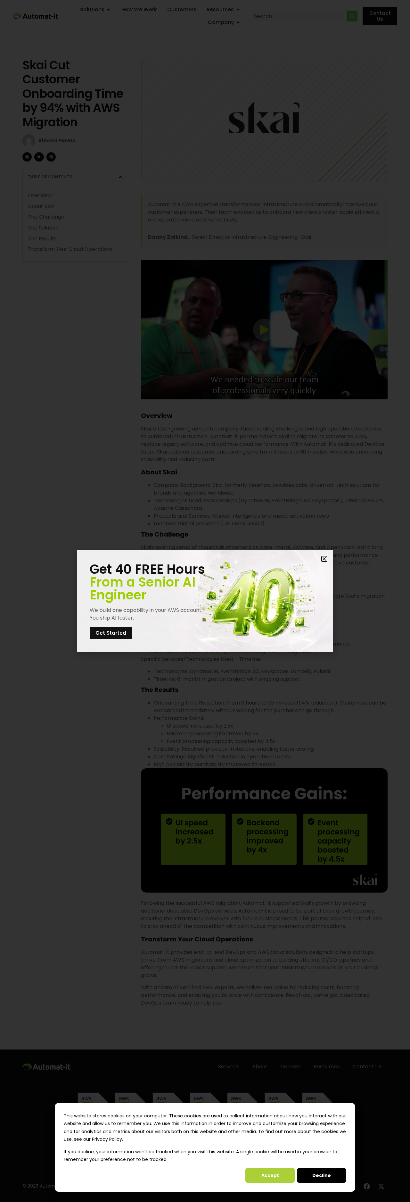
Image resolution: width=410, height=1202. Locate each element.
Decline (321, 1175)
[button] (324, 558)
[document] (205, 601)
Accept (270, 1175)
